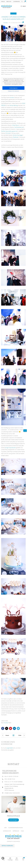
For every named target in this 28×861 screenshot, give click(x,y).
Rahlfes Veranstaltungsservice (9, 131)
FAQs (22, 831)
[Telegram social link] (18, 728)
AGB (5, 827)
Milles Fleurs (15, 125)
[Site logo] (6, 6)
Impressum (16, 831)
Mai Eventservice (18, 127)
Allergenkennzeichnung (15, 827)
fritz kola (8, 133)
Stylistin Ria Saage (17, 135)
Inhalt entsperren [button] (13, 88)
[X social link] (6, 728)
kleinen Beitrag (14, 105)
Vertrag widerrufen (7, 845)
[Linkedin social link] (14, 728)
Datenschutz (7, 831)
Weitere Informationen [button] (13, 91)
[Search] (22, 1)
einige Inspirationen (10, 447)
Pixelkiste (15, 137)
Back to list (13, 735)
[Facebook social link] (2, 728)
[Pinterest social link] (10, 728)
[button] (3, 858)
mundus (13, 13)
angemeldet (10, 748)
